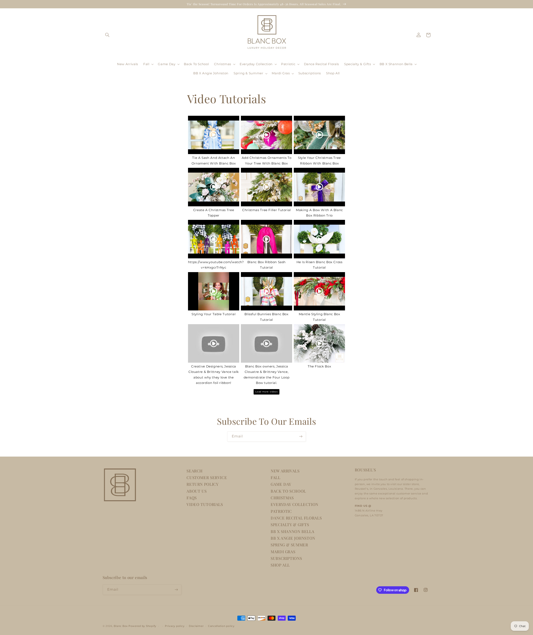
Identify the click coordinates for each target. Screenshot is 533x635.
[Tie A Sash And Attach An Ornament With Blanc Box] (213, 135)
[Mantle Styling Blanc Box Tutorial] (319, 291)
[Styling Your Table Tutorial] (213, 291)
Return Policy (202, 484)
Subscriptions (286, 558)
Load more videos (266, 391)
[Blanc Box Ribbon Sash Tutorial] (266, 239)
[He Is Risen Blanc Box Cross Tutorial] (319, 239)
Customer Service (207, 477)
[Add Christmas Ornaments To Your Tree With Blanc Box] (266, 135)
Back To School (288, 491)
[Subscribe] (301, 436)
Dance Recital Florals (296, 517)
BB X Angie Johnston (293, 538)
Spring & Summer (289, 544)
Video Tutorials (205, 504)
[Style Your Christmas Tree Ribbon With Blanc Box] (319, 135)
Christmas (282, 497)
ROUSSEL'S (365, 469)
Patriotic (281, 511)
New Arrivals (285, 470)
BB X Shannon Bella (292, 531)
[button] (107, 35)
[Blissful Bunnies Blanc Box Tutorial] (266, 291)
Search (195, 470)
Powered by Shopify (142, 626)
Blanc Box (121, 626)
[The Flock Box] (319, 343)
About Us (197, 491)
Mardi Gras (283, 551)
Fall (275, 477)
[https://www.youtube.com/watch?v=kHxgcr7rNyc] (213, 239)
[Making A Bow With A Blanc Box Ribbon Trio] (319, 187)
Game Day (281, 484)
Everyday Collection (294, 504)
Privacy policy (174, 626)
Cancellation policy (221, 626)
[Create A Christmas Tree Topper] (213, 187)
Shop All (280, 565)
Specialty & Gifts (290, 524)
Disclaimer (196, 626)
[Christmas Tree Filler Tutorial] (266, 187)
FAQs (192, 497)
